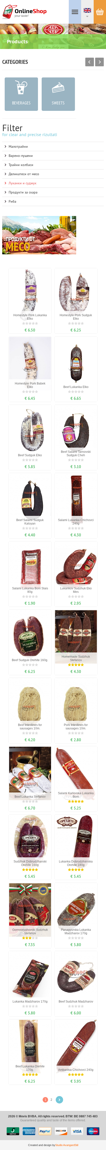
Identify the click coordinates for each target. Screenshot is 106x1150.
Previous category (89, 62)
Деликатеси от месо (24, 174)
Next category (99, 62)
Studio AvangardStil (66, 1145)
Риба (12, 201)
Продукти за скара (23, 192)
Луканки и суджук (22, 183)
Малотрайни (18, 146)
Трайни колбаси (21, 165)
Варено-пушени (21, 155)
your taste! (21, 16)
